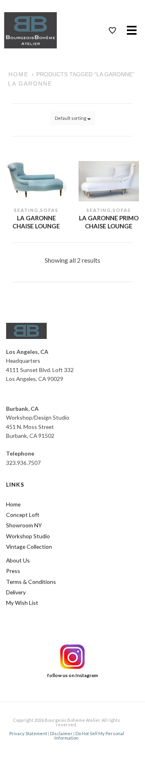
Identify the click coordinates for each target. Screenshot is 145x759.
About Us (18, 560)
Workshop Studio (28, 536)
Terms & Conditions (31, 581)
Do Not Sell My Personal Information (89, 735)
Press (13, 570)
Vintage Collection (29, 546)
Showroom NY (24, 525)
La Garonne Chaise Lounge (36, 222)
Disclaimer (61, 733)
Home (18, 74)
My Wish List (22, 602)
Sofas (49, 210)
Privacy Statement (28, 733)
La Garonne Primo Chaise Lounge (109, 222)
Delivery (16, 592)
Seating (26, 210)
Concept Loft (22, 514)
